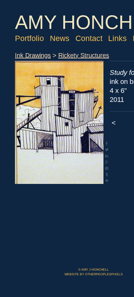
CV (20, 69)
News (63, 57)
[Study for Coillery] (59, 153)
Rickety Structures (93, 85)
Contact (93, 57)
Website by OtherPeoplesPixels (94, 274)
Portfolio (31, 57)
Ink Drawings (35, 85)
